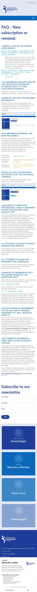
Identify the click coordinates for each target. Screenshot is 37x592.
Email (3, 409)
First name (4, 397)
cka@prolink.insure (23, 92)
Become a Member (18, 467)
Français (32, 3)
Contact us (9, 77)
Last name (4, 403)
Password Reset (11, 64)
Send (5, 417)
